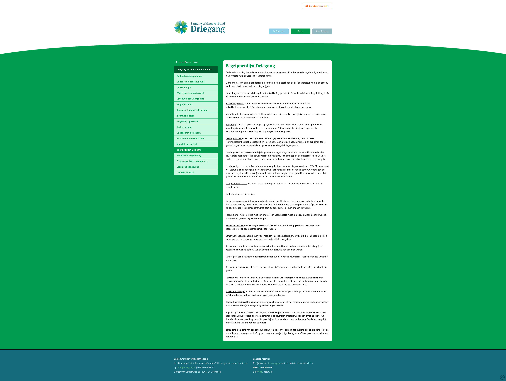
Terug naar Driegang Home (187, 62)
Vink (260, 371)
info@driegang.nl (186, 367)
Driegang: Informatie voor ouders (194, 69)
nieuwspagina (273, 363)
